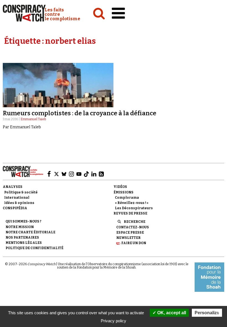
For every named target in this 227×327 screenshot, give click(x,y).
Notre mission (20, 227)
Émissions (123, 192)
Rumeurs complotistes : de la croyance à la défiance (79, 113)
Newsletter (128, 238)
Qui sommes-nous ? (23, 221)
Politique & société (21, 192)
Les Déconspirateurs (134, 208)
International (16, 198)
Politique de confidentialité (34, 248)
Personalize (207, 312)
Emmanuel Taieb (33, 119)
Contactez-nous (132, 227)
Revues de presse (130, 213)
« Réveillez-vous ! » (131, 203)
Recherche (134, 222)
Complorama (127, 198)
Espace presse (130, 232)
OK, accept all (171, 312)
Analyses (12, 187)
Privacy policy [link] (113, 320)
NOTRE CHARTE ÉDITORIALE (30, 232)
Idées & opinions (19, 203)
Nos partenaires (22, 237)
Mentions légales (24, 243)
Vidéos (120, 187)
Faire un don (133, 243)
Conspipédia (15, 208)
